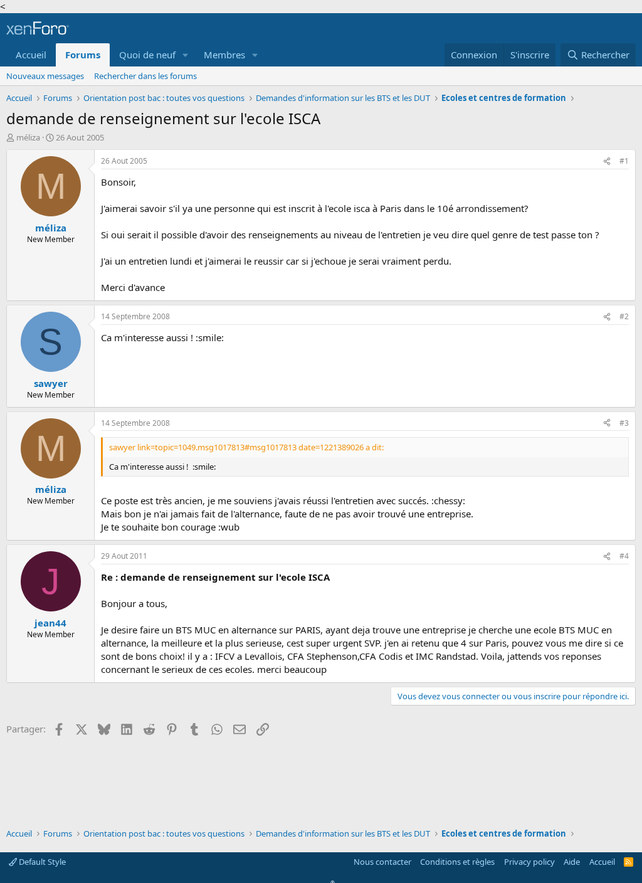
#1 (624, 161)
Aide (572, 861)
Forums (82, 54)
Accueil (31, 54)
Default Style (41, 861)
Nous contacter (382, 861)
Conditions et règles (457, 861)
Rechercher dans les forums (145, 76)
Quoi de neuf (147, 54)
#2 (624, 316)
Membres (224, 54)
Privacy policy (529, 861)
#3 (624, 423)
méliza (28, 137)
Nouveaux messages (45, 76)
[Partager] (607, 161)
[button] (185, 54)
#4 (624, 556)
